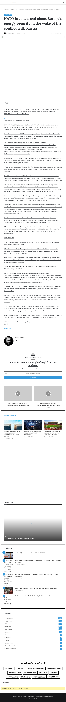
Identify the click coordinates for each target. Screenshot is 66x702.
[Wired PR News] (13, 2)
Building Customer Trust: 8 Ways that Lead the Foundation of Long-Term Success (12, 434)
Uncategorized (9, 634)
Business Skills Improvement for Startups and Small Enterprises (32, 433)
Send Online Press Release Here (44, 696)
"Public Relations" (10, 645)
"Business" (8, 637)
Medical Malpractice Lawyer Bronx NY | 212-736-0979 (30, 553)
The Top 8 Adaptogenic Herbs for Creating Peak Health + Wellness (34, 596)
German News (9, 643)
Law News (7, 632)
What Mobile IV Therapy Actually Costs (19, 539)
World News (8, 621)
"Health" (7, 640)
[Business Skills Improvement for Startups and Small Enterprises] (33, 425)
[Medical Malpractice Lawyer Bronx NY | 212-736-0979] (8, 555)
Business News (13, 9)
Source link (7, 328)
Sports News (8, 629)
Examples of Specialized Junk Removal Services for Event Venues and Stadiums (52, 433)
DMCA (25, 696)
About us (20, 696)
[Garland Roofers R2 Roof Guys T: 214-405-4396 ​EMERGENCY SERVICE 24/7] (8, 590)
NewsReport (10, 33)
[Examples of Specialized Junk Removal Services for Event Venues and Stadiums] (53, 425)
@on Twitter (5, 682)
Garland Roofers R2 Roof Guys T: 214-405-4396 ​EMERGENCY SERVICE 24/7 (36, 588)
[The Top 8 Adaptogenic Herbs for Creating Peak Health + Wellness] (8, 600)
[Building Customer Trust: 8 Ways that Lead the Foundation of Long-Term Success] (13, 425)
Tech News (8, 626)
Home (7, 9)
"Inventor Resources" (10, 648)
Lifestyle (7, 624)
